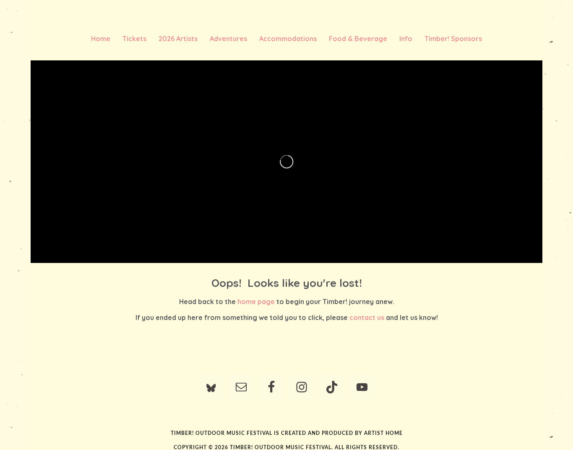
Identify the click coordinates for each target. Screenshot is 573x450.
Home (100, 38)
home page (256, 301)
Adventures (228, 38)
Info (405, 38)
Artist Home (383, 433)
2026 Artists (178, 38)
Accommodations (288, 38)
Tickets (134, 38)
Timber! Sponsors (453, 38)
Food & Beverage (358, 38)
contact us (366, 317)
